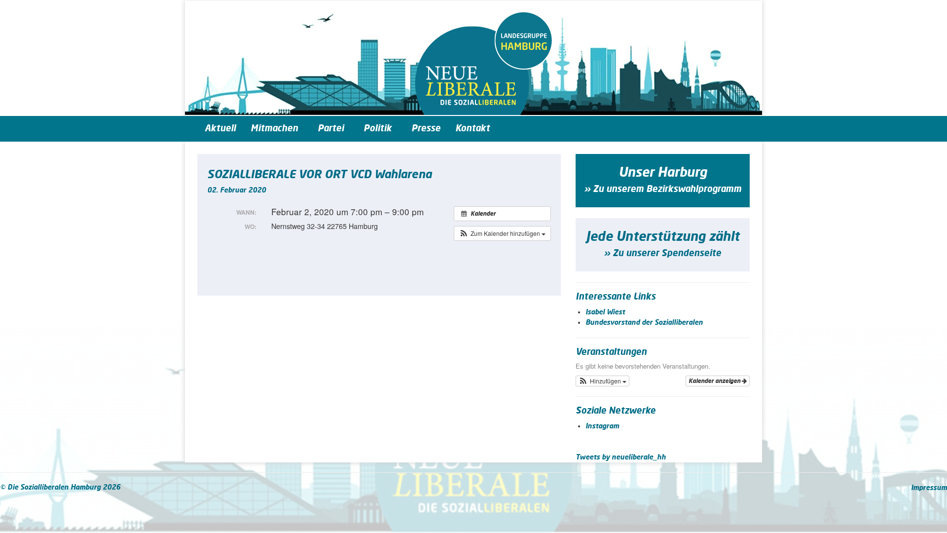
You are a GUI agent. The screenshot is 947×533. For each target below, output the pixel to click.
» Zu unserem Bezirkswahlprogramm (662, 189)
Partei (331, 128)
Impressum (929, 488)
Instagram (602, 426)
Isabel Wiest (605, 312)
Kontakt (472, 128)
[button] (502, 233)
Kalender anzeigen (715, 381)
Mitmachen (274, 128)
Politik (378, 128)
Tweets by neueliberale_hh (621, 457)
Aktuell (220, 128)
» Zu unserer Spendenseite (662, 253)
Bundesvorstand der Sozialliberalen (644, 322)
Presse (425, 128)
